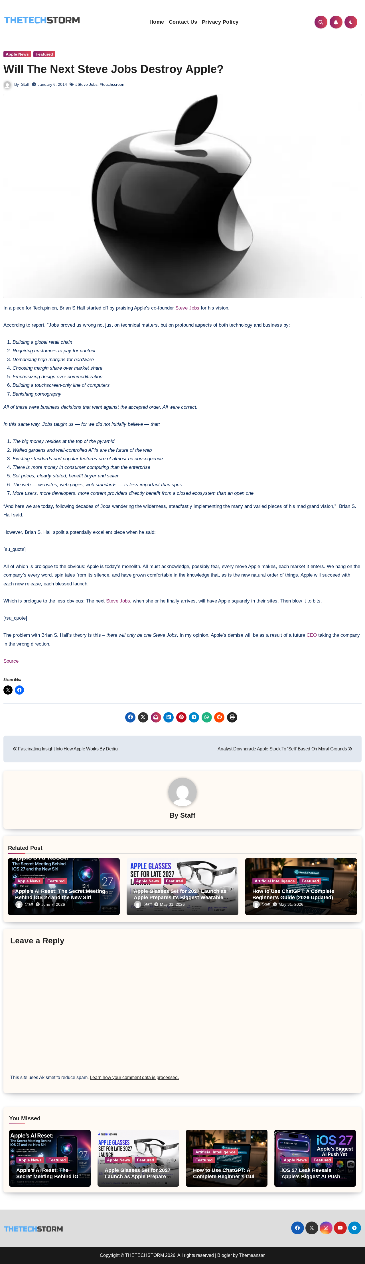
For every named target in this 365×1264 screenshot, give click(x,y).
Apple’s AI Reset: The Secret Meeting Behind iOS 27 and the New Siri (60, 894)
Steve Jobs (187, 308)
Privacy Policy (220, 22)
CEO (312, 635)
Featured (44, 54)
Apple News (17, 54)
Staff (25, 84)
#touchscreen (112, 84)
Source (11, 661)
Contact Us (183, 22)
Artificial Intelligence (275, 881)
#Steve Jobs (86, 84)
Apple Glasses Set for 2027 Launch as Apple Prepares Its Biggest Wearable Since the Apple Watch (180, 897)
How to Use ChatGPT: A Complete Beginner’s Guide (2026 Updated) (293, 894)
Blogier (224, 1255)
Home (156, 22)
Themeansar (251, 1255)
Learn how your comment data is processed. (134, 1077)
